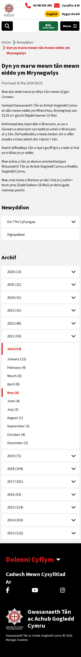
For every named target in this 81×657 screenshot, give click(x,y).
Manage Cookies (17, 639)
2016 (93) (14, 494)
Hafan (6, 42)
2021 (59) (14, 336)
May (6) (13, 392)
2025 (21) (14, 284)
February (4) (16, 367)
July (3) (12, 409)
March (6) (14, 375)
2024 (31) (14, 297)
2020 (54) (14, 349)
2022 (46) (14, 323)
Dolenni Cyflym (30, 559)
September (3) (18, 426)
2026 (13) (14, 271)
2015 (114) (15, 507)
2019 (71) (14, 456)
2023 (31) (14, 310)
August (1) (15, 417)
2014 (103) (15, 520)
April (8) (13, 384)
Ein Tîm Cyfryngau (21, 221)
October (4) (16, 434)
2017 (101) (15, 481)
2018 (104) (15, 468)
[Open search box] (7, 26)
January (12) (16, 359)
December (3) (17, 443)
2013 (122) (15, 533)
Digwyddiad (16, 234)
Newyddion (25, 42)
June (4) (13, 401)
